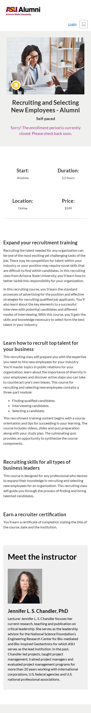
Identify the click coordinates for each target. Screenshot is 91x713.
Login (72, 24)
